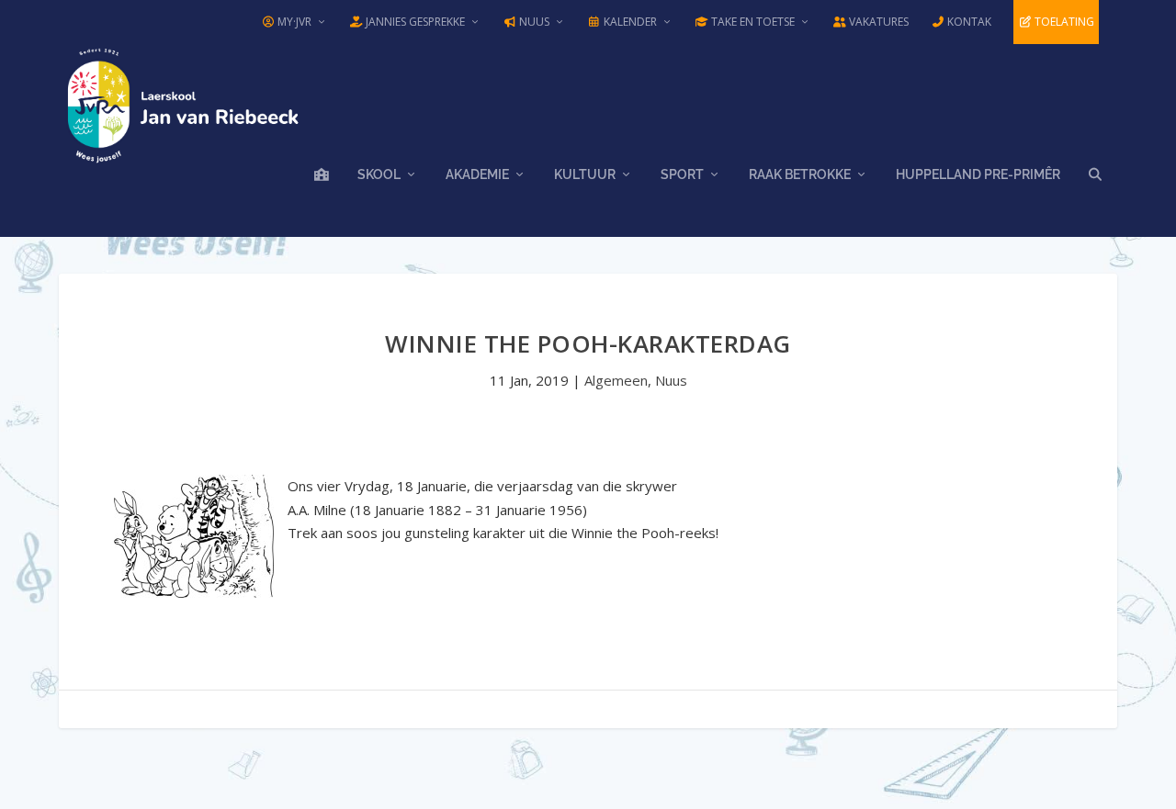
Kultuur (585, 174)
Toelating (1063, 21)
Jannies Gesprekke (414, 21)
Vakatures (877, 21)
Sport (682, 174)
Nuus (532, 21)
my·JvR (293, 21)
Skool (379, 174)
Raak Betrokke (800, 174)
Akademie (477, 174)
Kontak (967, 21)
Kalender (629, 21)
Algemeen (616, 380)
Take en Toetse (751, 21)
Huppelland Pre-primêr (978, 174)
